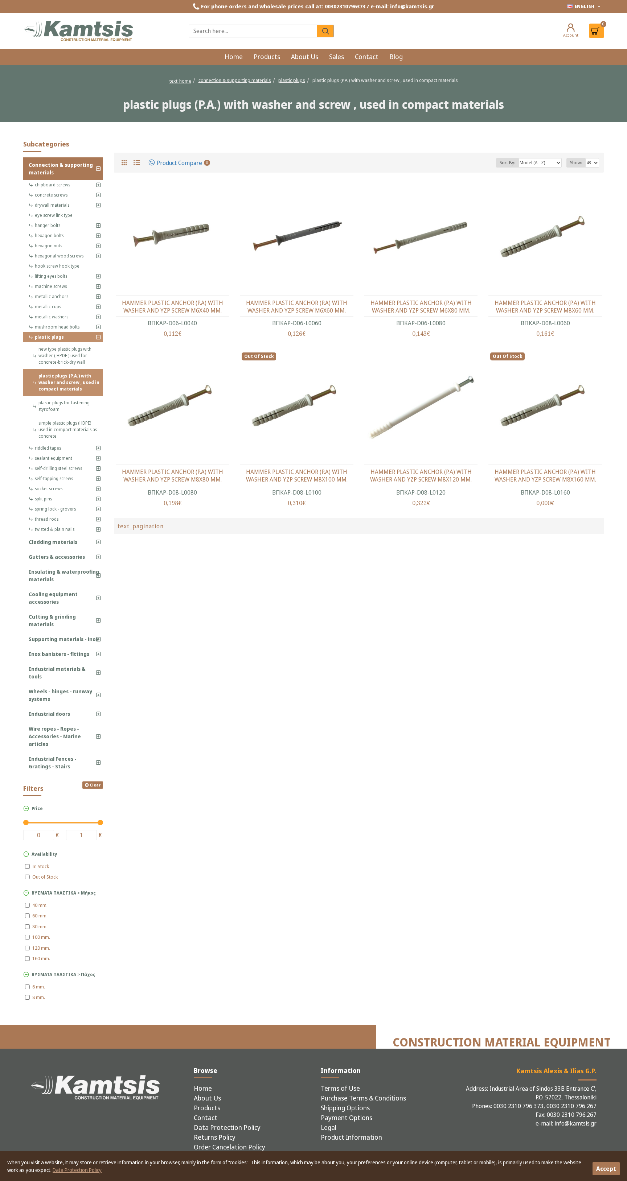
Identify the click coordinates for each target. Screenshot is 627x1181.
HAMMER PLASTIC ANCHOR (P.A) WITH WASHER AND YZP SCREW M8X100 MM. (297, 475)
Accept (606, 1169)
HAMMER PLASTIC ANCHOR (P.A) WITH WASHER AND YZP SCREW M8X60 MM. (545, 306)
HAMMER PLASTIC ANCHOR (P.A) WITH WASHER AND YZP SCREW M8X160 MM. (545, 475)
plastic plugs (291, 80)
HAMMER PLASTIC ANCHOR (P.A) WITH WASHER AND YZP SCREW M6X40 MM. (172, 306)
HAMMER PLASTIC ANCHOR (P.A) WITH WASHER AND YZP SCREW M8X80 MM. (172, 475)
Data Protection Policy (77, 1169)
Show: (576, 163)
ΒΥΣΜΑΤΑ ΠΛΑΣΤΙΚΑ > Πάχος (63, 974)
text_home (180, 81)
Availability (44, 854)
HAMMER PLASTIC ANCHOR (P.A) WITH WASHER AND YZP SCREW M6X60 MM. (296, 306)
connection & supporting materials (234, 80)
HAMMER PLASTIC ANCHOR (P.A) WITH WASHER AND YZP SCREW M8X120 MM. (421, 475)
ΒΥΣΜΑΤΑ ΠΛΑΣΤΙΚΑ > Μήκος (64, 893)
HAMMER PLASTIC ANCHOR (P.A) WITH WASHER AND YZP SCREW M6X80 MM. (421, 306)
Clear (95, 785)
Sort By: (507, 163)
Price (37, 808)
